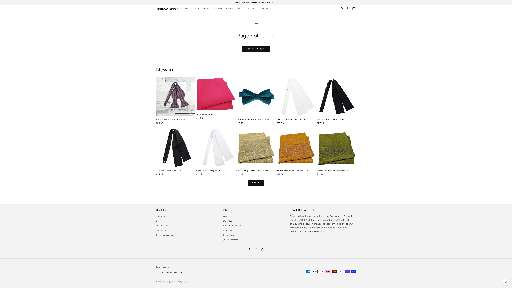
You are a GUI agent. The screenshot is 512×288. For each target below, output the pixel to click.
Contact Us (161, 230)
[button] (201, 8)
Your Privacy (228, 230)
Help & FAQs (162, 216)
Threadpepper (167, 282)
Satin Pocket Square (204, 114)
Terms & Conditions (232, 226)
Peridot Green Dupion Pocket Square (332, 171)
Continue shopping (256, 49)
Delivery (159, 221)
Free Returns (162, 226)
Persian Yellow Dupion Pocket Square (292, 171)
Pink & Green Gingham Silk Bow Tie (170, 119)
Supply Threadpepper (233, 240)
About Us (227, 216)
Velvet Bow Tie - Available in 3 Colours (252, 119)
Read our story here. (315, 231)
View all (256, 182)
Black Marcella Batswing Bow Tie (331, 119)
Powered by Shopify (181, 282)
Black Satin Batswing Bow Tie (168, 171)
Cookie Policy (229, 235)
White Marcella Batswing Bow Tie (291, 119)
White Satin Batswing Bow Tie (209, 171)
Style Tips (227, 221)
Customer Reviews (164, 235)
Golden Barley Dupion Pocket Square (252, 171)
